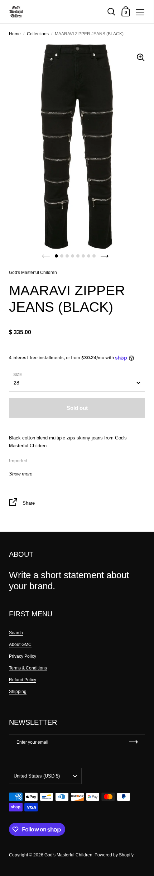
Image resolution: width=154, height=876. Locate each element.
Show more (20, 474)
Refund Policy (22, 679)
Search (16, 632)
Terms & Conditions (28, 668)
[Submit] (133, 742)
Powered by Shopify (114, 854)
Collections (38, 33)
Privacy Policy (22, 656)
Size (17, 374)
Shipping (18, 691)
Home (15, 33)
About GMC (20, 644)
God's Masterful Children (33, 272)
